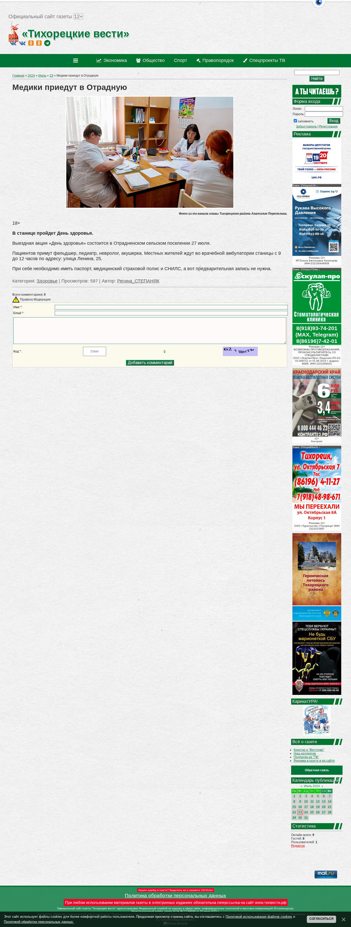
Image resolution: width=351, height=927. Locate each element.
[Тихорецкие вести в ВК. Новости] (13, 43)
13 (324, 801)
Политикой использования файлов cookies (259, 917)
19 (318, 807)
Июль (42, 75)
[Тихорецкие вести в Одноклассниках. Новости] (31, 43)
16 (300, 807)
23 (51, 75)
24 (306, 812)
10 (306, 801)
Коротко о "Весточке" (309, 750)
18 (312, 807)
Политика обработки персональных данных (175, 895)
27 (324, 812)
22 (294, 812)
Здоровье (47, 281)
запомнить (305, 121)
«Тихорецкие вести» (74, 34)
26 (318, 812)
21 (329, 807)
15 (294, 807)
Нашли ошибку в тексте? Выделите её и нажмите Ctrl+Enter (175, 890)
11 (312, 801)
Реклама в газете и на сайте (314, 760)
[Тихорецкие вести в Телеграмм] (47, 43)
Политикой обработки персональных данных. (39, 922)
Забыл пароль (306, 126)
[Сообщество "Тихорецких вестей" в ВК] (22, 43)
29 (294, 818)
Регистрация (328, 126)
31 (306, 818)
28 (329, 812)
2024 (31, 75)
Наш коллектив (305, 753)
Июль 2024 (312, 786)
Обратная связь (317, 770)
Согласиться (321, 919)
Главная (18, 75)
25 (312, 812)
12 (318, 801)
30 (300, 818)
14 (329, 801)
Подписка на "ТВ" (306, 757)
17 (306, 807)
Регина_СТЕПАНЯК (138, 281)
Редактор (298, 846)
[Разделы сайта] (77, 60)
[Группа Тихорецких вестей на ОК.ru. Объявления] (39, 43)
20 (324, 807)
